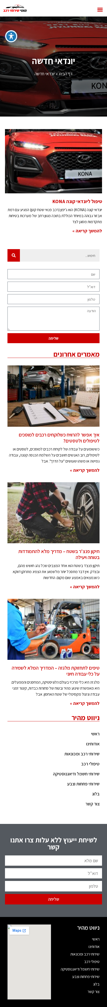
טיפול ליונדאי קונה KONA (77, 201)
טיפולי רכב (90, 764)
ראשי (95, 734)
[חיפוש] (13, 255)
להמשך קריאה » (87, 231)
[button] (100, 9)
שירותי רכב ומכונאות (82, 754)
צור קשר (92, 804)
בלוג (96, 794)
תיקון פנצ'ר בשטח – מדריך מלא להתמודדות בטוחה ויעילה (59, 554)
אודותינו (93, 744)
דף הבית (66, 74)
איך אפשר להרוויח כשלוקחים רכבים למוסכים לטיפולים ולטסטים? (59, 437)
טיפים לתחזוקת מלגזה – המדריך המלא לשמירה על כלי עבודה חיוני (56, 671)
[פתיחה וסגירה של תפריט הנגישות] (11, 36)
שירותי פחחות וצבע (83, 784)
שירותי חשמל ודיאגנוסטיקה (76, 774)
